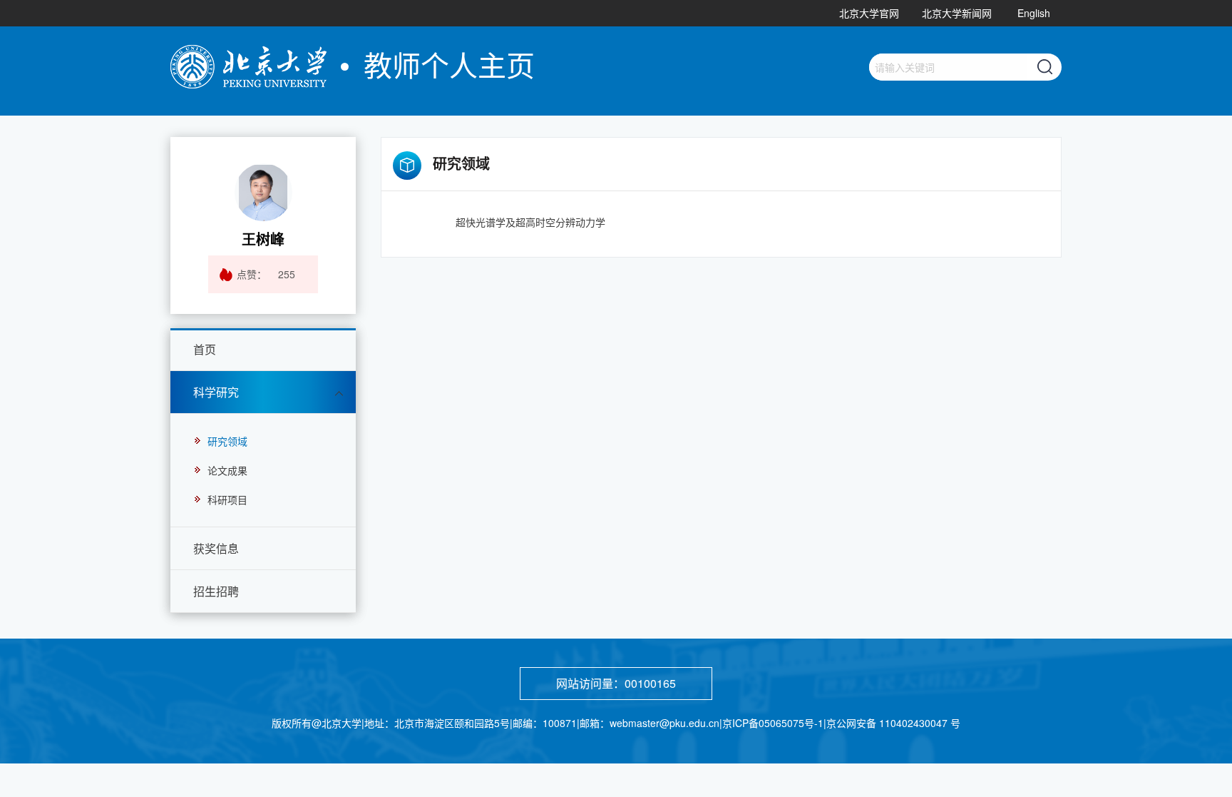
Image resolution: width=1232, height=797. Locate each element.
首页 (204, 349)
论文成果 (227, 470)
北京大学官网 (869, 13)
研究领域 (227, 441)
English (1033, 13)
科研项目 (227, 499)
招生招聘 (216, 591)
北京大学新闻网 (957, 13)
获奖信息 (216, 548)
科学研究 (216, 392)
